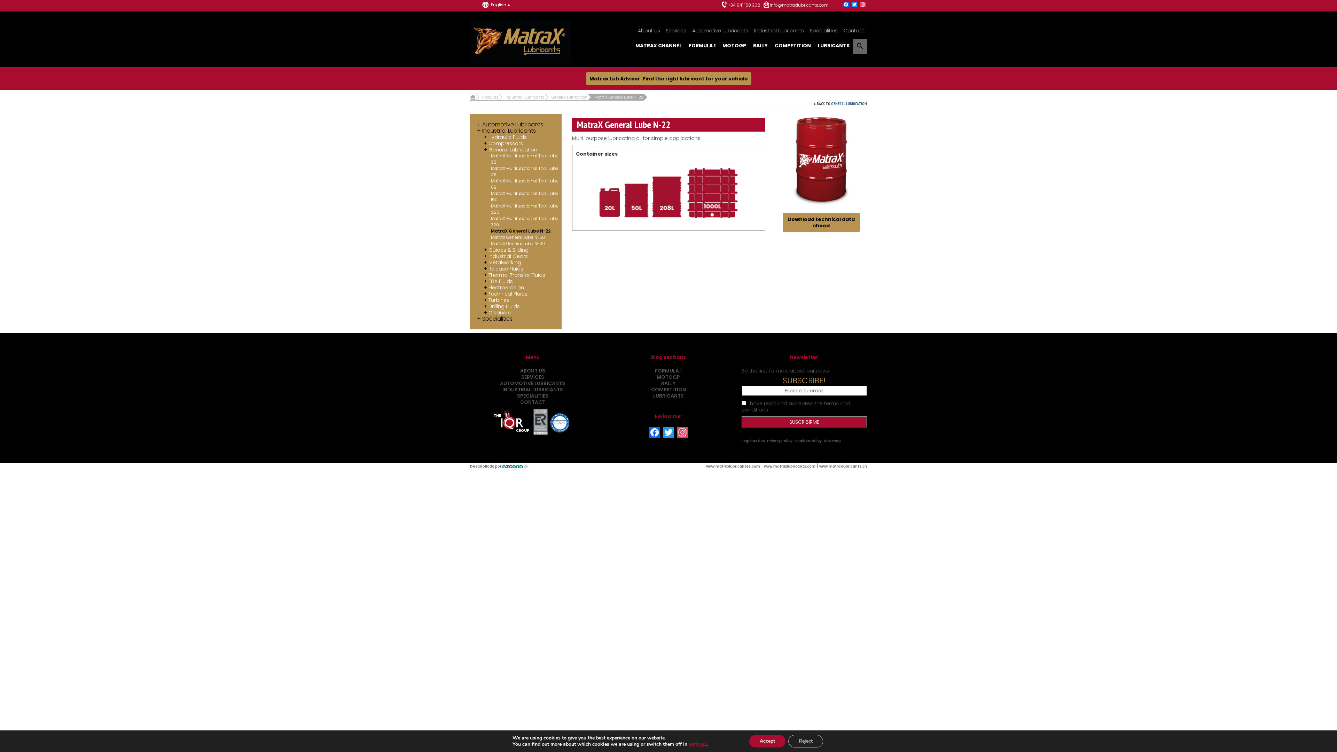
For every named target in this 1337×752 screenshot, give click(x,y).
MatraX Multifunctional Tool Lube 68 (524, 184)
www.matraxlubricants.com (789, 466)
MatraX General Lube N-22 (520, 231)
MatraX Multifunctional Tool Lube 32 (524, 159)
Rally (760, 45)
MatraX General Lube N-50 (518, 237)
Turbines (498, 300)
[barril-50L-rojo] (821, 159)
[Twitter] (854, 5)
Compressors (505, 143)
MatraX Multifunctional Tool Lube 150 (524, 196)
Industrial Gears (508, 256)
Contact (854, 30)
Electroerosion (506, 287)
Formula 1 (702, 45)
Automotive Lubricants (720, 30)
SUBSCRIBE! (804, 380)
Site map (832, 441)
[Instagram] (863, 5)
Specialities (824, 30)
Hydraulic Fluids (507, 137)
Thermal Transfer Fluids (516, 275)
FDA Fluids (500, 281)
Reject (806, 741)
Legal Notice (753, 441)
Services (676, 30)
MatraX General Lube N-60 (518, 243)
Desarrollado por (486, 466)
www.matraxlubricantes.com (733, 466)
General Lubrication (849, 103)
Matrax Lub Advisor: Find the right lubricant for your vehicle (668, 78)
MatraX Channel (658, 45)
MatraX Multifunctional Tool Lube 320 (524, 222)
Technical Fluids (507, 293)
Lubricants (834, 45)
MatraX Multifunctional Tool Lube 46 (524, 171)
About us (649, 30)
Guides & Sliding (508, 249)
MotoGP (734, 45)
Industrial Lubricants (779, 30)
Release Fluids (505, 268)
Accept (767, 741)
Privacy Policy (779, 441)
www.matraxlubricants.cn (843, 466)
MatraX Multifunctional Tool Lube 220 (524, 209)
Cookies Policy (808, 441)
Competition (793, 45)
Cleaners (499, 312)
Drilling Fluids (504, 306)
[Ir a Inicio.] (472, 97)
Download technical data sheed (821, 222)
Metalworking (504, 262)
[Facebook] (846, 5)
